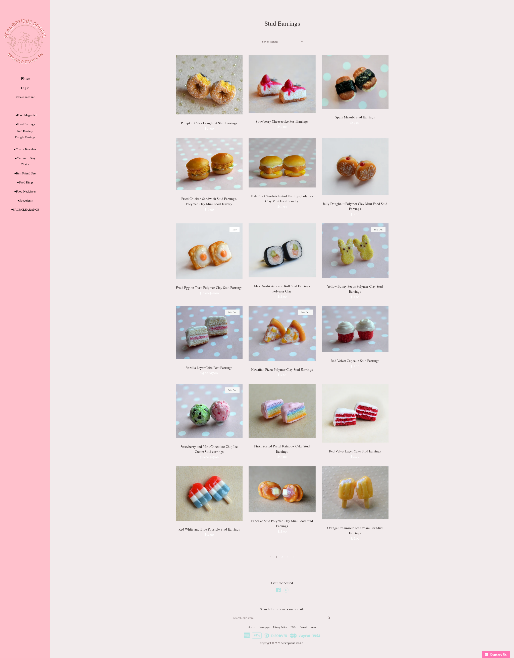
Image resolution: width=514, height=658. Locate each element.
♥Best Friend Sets (25, 173)
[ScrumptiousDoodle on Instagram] (286, 591)
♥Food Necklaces (25, 191)
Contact (303, 626)
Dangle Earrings (25, 137)
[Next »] (293, 557)
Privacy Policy (280, 626)
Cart (27, 79)
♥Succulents (25, 200)
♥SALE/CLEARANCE (25, 209)
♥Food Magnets (25, 115)
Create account (25, 97)
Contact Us (497, 654)
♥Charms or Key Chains (25, 161)
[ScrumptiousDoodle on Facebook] (278, 591)
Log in (25, 88)
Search (252, 626)
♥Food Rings (25, 182)
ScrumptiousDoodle (292, 643)
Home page (264, 626)
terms (313, 626)
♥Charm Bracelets (25, 149)
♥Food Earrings (25, 124)
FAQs (293, 626)
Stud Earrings (25, 131)
